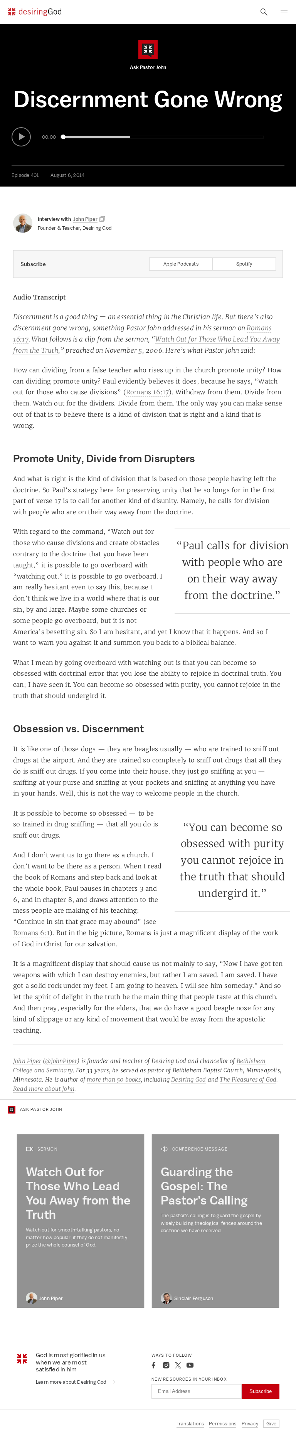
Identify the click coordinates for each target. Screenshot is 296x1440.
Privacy (250, 1423)
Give (271, 1423)
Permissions (222, 1423)
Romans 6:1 (31, 933)
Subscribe (260, 1391)
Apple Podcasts (180, 264)
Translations (190, 1423)
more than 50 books (114, 1079)
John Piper (27, 1061)
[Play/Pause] (21, 136)
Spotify (244, 264)
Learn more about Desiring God (72, 1382)
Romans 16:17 (147, 392)
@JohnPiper (61, 1061)
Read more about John (43, 1088)
